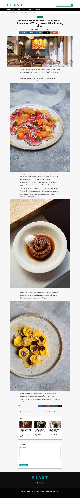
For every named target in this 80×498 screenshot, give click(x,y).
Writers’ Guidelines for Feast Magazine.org (42, 491)
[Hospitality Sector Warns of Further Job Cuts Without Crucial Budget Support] (40, 424)
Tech (19, 9)
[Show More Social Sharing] (60, 32)
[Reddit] (9, 82)
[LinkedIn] (9, 77)
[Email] (9, 79)
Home (8, 12)
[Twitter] (9, 75)
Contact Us (26, 1)
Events (24, 9)
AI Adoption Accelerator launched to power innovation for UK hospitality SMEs (54, 431)
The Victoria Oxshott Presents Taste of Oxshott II (29, 411)
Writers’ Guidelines (20, 1)
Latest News (37, 9)
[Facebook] (9, 72)
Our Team (9, 1)
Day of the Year (30, 9)
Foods (8, 9)
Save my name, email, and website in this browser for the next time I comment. (35, 461)
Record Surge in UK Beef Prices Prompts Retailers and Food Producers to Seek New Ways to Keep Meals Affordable (25, 432)
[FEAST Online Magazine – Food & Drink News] (14, 5)
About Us (14, 1)
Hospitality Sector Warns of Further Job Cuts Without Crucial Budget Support (40, 431)
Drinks (13, 9)
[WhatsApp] (9, 84)
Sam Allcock (36, 29)
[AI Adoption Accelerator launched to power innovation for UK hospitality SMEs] (54, 424)
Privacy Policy (56, 491)
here (31, 401)
